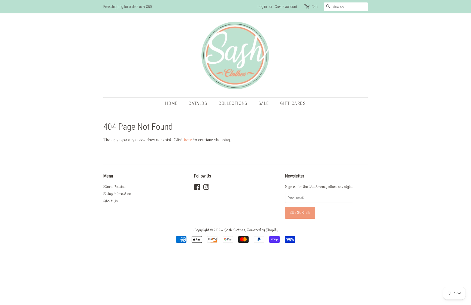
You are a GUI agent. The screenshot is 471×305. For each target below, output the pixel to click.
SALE (264, 103)
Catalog (198, 103)
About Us (110, 201)
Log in (262, 6)
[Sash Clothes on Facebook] (197, 188)
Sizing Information (117, 193)
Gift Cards (293, 103)
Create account (286, 6)
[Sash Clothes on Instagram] (206, 188)
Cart (315, 6)
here (188, 140)
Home (171, 103)
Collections (233, 103)
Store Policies (114, 186)
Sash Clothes (234, 230)
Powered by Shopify (262, 230)
